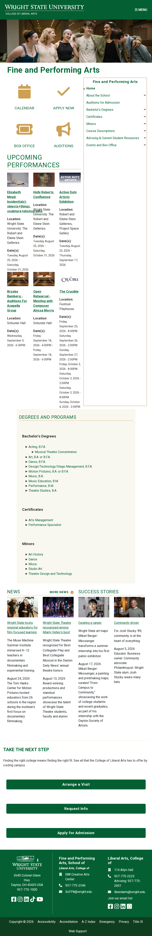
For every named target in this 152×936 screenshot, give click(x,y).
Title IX (138, 921)
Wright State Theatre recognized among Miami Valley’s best (57, 627)
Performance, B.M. (41, 486)
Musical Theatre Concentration (56, 452)
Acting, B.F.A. (37, 447)
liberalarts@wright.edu (129, 892)
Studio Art (36, 569)
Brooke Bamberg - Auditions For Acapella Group (17, 301)
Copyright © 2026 (21, 921)
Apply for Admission (76, 833)
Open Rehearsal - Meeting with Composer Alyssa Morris (43, 301)
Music (32, 564)
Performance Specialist (44, 525)
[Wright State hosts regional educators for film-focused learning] (22, 607)
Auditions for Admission (103, 102)
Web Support (78, 931)
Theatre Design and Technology (50, 574)
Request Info (76, 808)
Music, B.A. (36, 476)
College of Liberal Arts (21, 13)
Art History (35, 554)
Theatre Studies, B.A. (42, 490)
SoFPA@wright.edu (78, 892)
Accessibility (47, 921)
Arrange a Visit (76, 784)
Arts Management (40, 520)
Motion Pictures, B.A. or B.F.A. (48, 471)
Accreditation (69, 921)
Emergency (107, 921)
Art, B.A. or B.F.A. (39, 457)
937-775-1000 (27, 889)
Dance (32, 559)
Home (90, 88)
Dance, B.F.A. (37, 462)
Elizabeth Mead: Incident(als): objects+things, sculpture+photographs (25, 201)
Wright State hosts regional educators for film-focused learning (22, 627)
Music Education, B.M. (43, 481)
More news (59, 592)
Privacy (124, 921)
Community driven (126, 623)
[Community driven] (129, 607)
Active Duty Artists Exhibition (68, 197)
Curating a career (90, 623)
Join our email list (120, 898)
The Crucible (69, 291)
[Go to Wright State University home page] (44, 7)
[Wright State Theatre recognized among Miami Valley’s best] (58, 607)
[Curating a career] (93, 607)
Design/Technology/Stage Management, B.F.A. (60, 466)
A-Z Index (88, 921)
